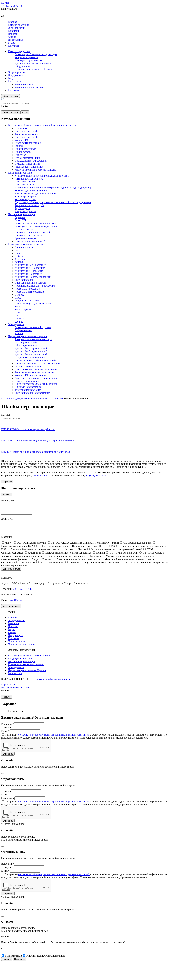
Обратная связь (10, 96)
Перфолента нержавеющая (30, 357)
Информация (15, 39)
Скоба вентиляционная (28, 142)
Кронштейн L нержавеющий (31, 348)
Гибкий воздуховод (25, 148)
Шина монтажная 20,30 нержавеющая (36, 383)
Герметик (20, 217)
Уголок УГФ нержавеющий (30, 375)
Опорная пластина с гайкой (30, 282)
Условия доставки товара (29, 87)
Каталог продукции (19, 24)
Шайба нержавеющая (27, 381)
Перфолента (21, 128)
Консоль (19, 262)
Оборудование (23, 66)
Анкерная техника (25, 247)
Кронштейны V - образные (30, 267)
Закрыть (7, 494)
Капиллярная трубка (26, 196)
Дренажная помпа (25, 181)
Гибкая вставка (23, 151)
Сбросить (7, 481)
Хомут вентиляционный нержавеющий (37, 378)
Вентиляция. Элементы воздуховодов (36, 54)
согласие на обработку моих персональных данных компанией (54, 734)
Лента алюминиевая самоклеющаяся (35, 223)
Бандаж (19, 145)
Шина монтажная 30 (26, 137)
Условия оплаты (24, 84)
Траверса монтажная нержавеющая (34, 372)
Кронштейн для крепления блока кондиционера (42, 175)
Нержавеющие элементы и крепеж (27, 336)
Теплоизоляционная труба (29, 205)
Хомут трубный (23, 309)
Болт (17, 250)
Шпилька (20, 318)
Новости (13, 33)
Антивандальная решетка (29, 178)
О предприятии (16, 27)
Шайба (18, 312)
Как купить (14, 81)
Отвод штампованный (27, 163)
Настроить (19, 959)
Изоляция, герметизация (28, 60)
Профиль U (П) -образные (29, 291)
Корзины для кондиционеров (31, 190)
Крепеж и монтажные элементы (33, 63)
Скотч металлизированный (30, 241)
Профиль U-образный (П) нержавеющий (37, 363)
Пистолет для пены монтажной (32, 232)
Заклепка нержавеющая (28, 389)
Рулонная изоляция (25, 238)
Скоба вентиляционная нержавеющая (36, 369)
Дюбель (19, 256)
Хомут (18, 306)
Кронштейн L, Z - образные (30, 264)
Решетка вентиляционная (29, 166)
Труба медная (22, 208)
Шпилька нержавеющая (28, 386)
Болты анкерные (24, 279)
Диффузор (20, 154)
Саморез (19, 294)
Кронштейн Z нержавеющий (31, 351)
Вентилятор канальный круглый (33, 327)
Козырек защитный (25, 199)
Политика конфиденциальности (52, 679)
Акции (12, 36)
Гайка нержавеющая (26, 345)
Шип (17, 315)
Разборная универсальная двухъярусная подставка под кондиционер (53, 187)
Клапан (19, 333)
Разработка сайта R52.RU (15, 687)
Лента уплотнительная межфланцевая (36, 226)
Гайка (18, 253)
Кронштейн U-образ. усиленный (33, 276)
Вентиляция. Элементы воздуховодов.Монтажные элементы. (42, 125)
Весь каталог (15, 673)
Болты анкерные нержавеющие (32, 392)
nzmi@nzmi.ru (40, 475)
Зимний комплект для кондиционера (35, 193)
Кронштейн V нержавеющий (31, 354)
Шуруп (19, 321)
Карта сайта (8, 684)
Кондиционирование (26, 57)
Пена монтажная (24, 229)
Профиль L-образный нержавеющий (35, 360)
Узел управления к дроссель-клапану (35, 169)
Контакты (13, 45)
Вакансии (13, 30)
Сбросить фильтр (11, 569)
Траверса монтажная (26, 134)
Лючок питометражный (28, 157)
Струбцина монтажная (27, 300)
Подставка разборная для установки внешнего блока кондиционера (53, 202)
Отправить (8, 754)
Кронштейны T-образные (29, 270)
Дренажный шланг (25, 184)
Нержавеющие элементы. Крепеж (34, 69)
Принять (7, 959)
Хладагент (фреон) (25, 211)
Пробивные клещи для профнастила (35, 285)
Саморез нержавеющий (28, 366)
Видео (11, 42)
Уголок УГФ (22, 140)
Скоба (18, 297)
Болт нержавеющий (26, 342)
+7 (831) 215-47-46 (11, 5)
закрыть (7, 697)
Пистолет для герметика (28, 235)
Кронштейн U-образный (28, 273)
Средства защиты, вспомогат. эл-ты (35, 303)
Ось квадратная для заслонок (31, 160)
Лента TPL (21, 220)
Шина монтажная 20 (26, 131)
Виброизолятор (23, 330)
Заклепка (20, 259)
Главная (12, 21)
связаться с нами (11, 606)
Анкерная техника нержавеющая (33, 339)
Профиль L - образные (27, 288)
